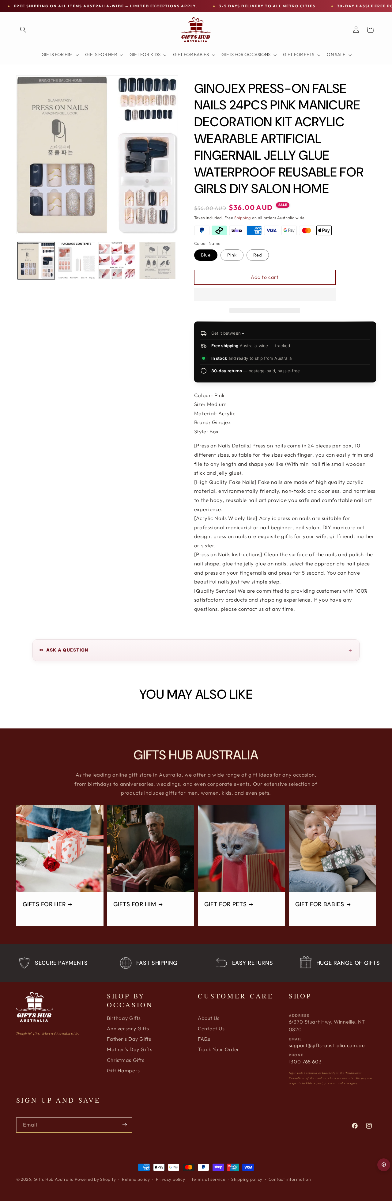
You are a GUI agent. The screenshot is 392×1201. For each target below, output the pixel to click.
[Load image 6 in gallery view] (157, 260)
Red (257, 255)
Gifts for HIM (134, 904)
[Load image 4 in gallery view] (76, 260)
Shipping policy (246, 1179)
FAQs (204, 1039)
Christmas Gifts (125, 1060)
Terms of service (208, 1179)
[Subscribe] (124, 1124)
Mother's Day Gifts (129, 1049)
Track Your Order (218, 1049)
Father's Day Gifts (129, 1039)
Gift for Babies (319, 904)
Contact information (290, 1179)
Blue (206, 255)
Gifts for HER (44, 904)
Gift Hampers (123, 1070)
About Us (209, 1018)
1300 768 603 (305, 1061)
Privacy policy (170, 1179)
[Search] (23, 30)
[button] (265, 295)
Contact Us (211, 1028)
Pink (232, 255)
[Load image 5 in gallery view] (116, 260)
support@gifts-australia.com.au (327, 1045)
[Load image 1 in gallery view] (36, 260)
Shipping (242, 217)
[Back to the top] (383, 1164)
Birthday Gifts (124, 1018)
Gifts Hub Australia (54, 1179)
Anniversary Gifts (128, 1028)
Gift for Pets (225, 904)
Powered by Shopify (95, 1179)
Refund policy (136, 1179)
